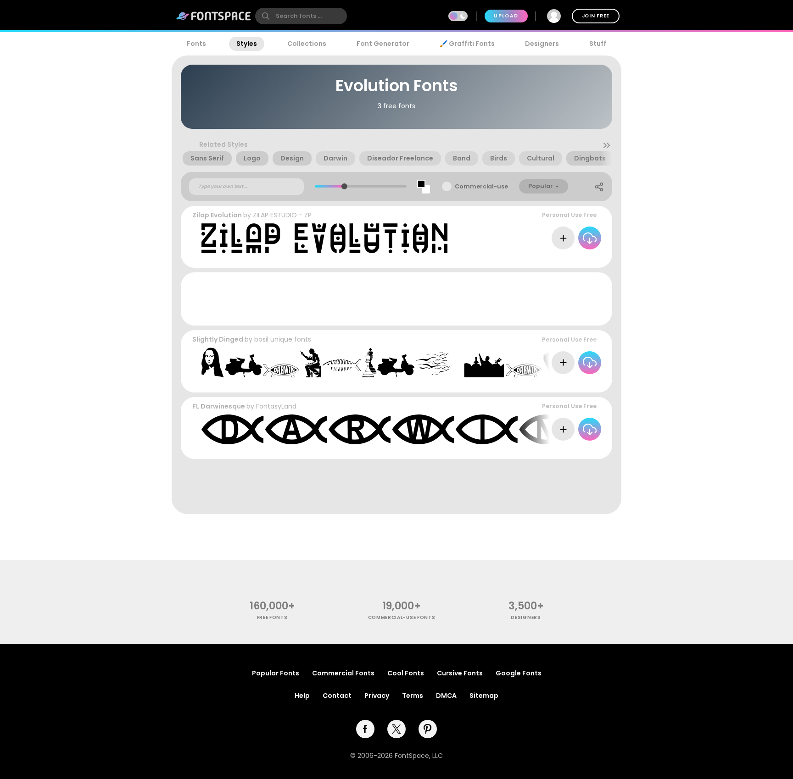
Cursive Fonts (460, 673)
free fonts (272, 617)
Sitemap (483, 695)
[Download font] (589, 238)
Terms (412, 695)
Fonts (196, 43)
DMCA (446, 695)
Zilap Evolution (217, 215)
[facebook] (365, 729)
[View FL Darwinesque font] (430, 429)
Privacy (376, 695)
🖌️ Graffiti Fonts (467, 43)
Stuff (597, 43)
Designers (542, 43)
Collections (306, 43)
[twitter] (396, 729)
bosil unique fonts (282, 339)
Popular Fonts (275, 673)
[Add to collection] (563, 238)
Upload (506, 15)
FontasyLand (276, 406)
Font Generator (383, 43)
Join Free (595, 15)
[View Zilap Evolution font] (324, 238)
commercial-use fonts (402, 617)
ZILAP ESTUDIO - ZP (282, 215)
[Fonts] (214, 16)
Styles (246, 43)
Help (302, 695)
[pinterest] (428, 729)
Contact (337, 695)
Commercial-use (481, 186)
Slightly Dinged (217, 339)
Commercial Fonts (343, 673)
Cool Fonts (405, 673)
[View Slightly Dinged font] (429, 362)
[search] (301, 16)
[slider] (344, 186)
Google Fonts (519, 673)
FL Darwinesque (218, 406)
